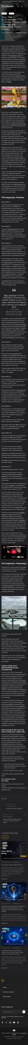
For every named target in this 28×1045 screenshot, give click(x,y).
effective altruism (9, 585)
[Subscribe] (22, 1035)
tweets (3, 248)
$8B (10, 82)
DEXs (10, 704)
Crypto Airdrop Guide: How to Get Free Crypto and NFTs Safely (12, 820)
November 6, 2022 (14, 314)
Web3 (4, 848)
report (15, 204)
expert (12, 485)
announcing (21, 390)
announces (7, 262)
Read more (4, 878)
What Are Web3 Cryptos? (14, 808)
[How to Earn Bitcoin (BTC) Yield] (14, 850)
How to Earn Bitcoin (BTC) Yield (11, 865)
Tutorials (5, 845)
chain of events (18, 184)
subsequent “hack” (16, 55)
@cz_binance (10, 295)
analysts (3, 688)
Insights (4, 13)
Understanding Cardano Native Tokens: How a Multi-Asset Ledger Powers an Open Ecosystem (12, 952)
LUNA (12, 142)
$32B (17, 76)
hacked (21, 706)
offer (2, 283)
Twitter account (12, 229)
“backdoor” (22, 520)
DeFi (8, 274)
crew (23, 680)
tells (5, 460)
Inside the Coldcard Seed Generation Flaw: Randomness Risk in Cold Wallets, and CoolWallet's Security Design (13, 908)
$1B (25, 138)
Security (11, 13)
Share (5, 798)
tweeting (15, 354)
